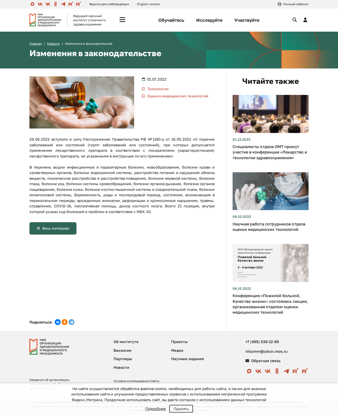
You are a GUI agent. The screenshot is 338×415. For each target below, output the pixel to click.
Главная (35, 43)
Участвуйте (246, 20)
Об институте (126, 341)
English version (148, 4)
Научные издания (187, 358)
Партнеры (123, 358)
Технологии (157, 89)
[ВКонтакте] (58, 322)
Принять (181, 409)
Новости (53, 43)
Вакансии (122, 350)
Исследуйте (209, 20)
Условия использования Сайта (136, 381)
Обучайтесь (171, 20)
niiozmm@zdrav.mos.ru (266, 351)
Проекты (179, 341)
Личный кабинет (296, 4)
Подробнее (155, 408)
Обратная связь (265, 360)
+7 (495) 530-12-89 (262, 341)
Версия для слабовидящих (109, 4)
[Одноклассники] (65, 322)
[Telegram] (71, 322)
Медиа (177, 350)
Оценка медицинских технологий (177, 96)
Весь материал (55, 228)
